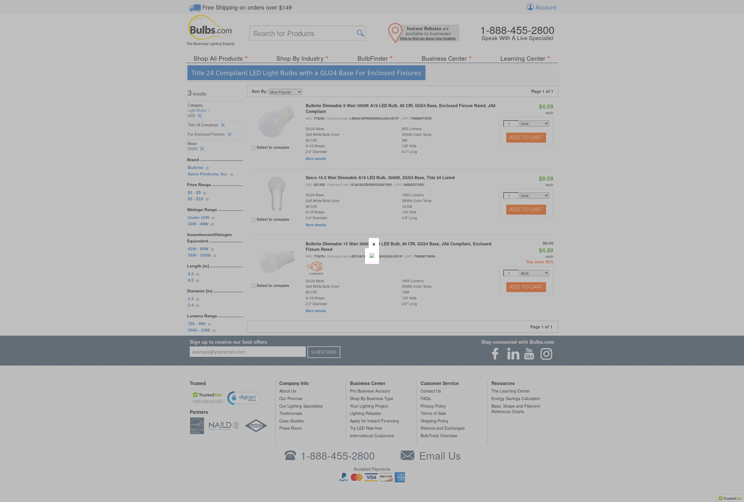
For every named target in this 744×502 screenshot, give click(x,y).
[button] (374, 243)
